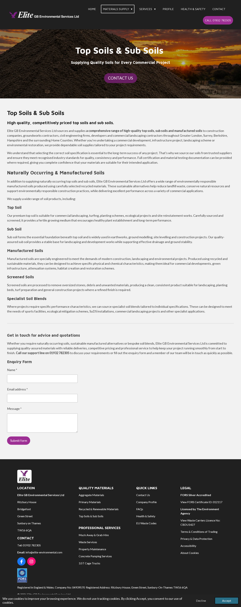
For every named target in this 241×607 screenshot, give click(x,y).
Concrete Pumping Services (95, 556)
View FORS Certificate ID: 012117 (201, 502)
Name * (12, 370)
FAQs (139, 509)
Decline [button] (201, 600)
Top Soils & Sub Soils (91, 516)
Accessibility (188, 545)
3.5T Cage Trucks (89, 563)
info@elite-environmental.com (44, 552)
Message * (14, 409)
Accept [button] (226, 600)
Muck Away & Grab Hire (94, 535)
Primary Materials (90, 502)
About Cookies (189, 552)
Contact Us (143, 495)
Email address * (17, 389)
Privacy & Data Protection (196, 538)
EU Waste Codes (146, 523)
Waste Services (88, 542)
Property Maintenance (92, 549)
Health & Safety (145, 516)
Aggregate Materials (91, 495)
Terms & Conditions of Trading (199, 531)
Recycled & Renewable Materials (99, 509)
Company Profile (146, 502)
